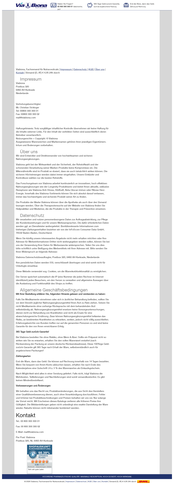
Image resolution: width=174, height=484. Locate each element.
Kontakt (20, 72)
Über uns (99, 69)
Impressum (66, 69)
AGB (91, 69)
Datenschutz (80, 69)
